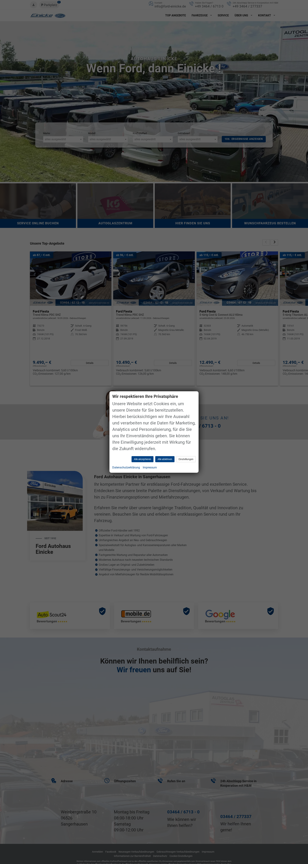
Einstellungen (186, 459)
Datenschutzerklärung (126, 467)
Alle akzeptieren (142, 459)
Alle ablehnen (165, 459)
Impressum (150, 467)
